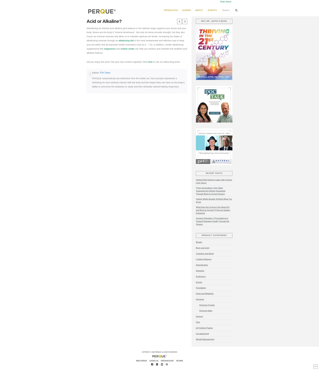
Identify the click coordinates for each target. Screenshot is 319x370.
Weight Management (205, 339)
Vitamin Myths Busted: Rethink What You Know (214, 200)
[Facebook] (152, 364)
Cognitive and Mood (205, 254)
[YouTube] (162, 364)
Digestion (200, 271)
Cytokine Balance (204, 259)
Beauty (199, 242)
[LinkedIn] (157, 364)
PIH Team (105, 72)
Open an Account (167, 360)
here (150, 62)
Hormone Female (207, 305)
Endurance (201, 276)
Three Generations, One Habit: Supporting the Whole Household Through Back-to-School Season (210, 191)
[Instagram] (167, 364)
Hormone (200, 299)
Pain (198, 322)
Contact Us (153, 360)
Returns (179, 360)
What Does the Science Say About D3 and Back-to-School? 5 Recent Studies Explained (213, 210)
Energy (199, 282)
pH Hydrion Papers (204, 328)
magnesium (109, 48)
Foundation (201, 288)
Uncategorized (202, 334)
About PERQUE (141, 360)
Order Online (225, 2)
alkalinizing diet (126, 40)
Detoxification (202, 265)
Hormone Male (205, 311)
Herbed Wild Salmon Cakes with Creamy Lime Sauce (214, 181)
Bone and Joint (202, 248)
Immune (199, 316)
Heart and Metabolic (205, 294)
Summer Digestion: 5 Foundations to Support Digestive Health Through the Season (212, 221)
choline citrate (127, 48)
